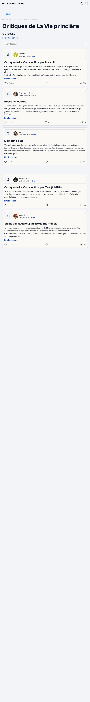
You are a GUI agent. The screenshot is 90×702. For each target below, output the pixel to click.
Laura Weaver (24, 215)
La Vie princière (24, 19)
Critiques (35, 19)
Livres (15, 19)
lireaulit (22, 54)
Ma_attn (22, 132)
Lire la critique (11, 79)
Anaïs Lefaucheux (26, 93)
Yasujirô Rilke (24, 179)
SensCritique (6, 19)
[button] (86, 3)
